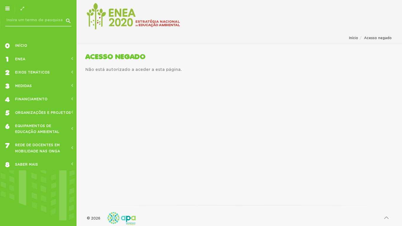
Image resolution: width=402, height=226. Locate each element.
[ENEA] (133, 16)
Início (353, 38)
